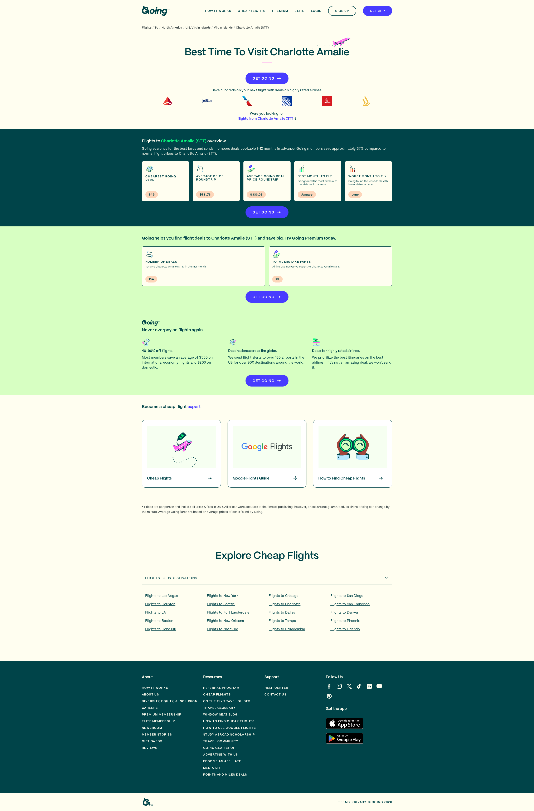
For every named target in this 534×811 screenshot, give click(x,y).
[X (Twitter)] (349, 688)
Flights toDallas (282, 612)
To (156, 27)
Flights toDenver (344, 612)
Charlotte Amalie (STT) (252, 27)
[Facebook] (329, 688)
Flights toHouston (160, 604)
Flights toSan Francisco (350, 604)
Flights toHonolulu (160, 629)
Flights (146, 27)
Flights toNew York (222, 595)
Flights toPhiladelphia (287, 629)
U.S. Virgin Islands (197, 27)
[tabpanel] (267, 614)
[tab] (267, 578)
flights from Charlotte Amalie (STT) (266, 118)
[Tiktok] (359, 688)
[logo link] (156, 11)
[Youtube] (379, 688)
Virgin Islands (223, 27)
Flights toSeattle (221, 604)
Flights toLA (155, 612)
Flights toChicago (284, 595)
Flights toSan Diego (346, 595)
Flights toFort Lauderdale (228, 612)
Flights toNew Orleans (225, 620)
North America (171, 27)
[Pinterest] (329, 698)
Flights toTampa (282, 620)
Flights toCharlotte (284, 604)
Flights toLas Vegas (161, 595)
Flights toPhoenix (345, 620)
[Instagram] (339, 688)
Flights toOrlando (345, 629)
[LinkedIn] (369, 688)
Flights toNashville (222, 629)
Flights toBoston (159, 620)
